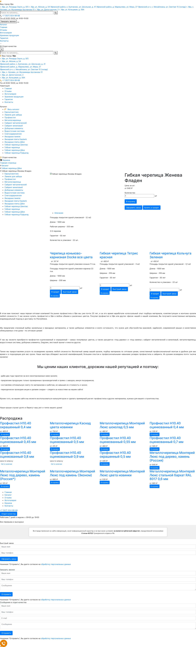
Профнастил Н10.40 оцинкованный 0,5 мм (67, 440)
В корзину (130, 201)
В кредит (55, 292)
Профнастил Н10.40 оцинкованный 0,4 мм (167, 425)
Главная (3, 27)
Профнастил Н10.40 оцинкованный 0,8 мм (17, 454)
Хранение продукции (9, 35)
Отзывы (3, 30)
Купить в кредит (151, 207)
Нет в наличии (6, 464)
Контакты (4, 41)
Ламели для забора (13, 115)
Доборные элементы (14, 128)
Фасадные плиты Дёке (15, 142)
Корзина (6, 160)
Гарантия (4, 38)
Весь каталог (13, 109)
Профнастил (10, 117)
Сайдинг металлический (16, 123)
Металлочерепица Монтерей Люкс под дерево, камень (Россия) (172, 456)
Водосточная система (14, 131)
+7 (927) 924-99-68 (11, 16)
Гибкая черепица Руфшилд (16, 153)
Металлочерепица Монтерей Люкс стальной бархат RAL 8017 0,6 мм (172, 475)
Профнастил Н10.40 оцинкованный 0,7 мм (166, 440)
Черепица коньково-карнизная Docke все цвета (71, 255)
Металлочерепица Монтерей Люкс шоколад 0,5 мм (122, 425)
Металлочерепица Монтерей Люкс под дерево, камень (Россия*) (22, 475)
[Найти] (56, 12)
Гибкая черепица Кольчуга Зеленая (170, 255)
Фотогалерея (6, 33)
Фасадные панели (12, 136)
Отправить (6, 594)
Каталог (3, 24)
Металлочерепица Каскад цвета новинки (70, 425)
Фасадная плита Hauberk (16, 139)
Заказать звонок (8, 21)
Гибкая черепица (12, 147)
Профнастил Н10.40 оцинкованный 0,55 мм (118, 440)
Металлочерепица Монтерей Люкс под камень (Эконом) (72, 473)
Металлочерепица (13, 120)
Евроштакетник (12, 112)
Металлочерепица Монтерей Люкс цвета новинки (122, 473)
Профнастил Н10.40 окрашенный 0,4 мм (15, 425)
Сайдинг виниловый (14, 125)
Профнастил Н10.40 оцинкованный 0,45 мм (18, 440)
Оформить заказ (8, 559)
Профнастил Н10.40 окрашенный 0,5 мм (115, 454)
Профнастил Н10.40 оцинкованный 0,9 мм (67, 454)
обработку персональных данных (56, 564)
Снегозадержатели (13, 134)
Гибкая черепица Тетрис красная (119, 255)
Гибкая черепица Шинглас (16, 145)
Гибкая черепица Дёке (15, 150)
